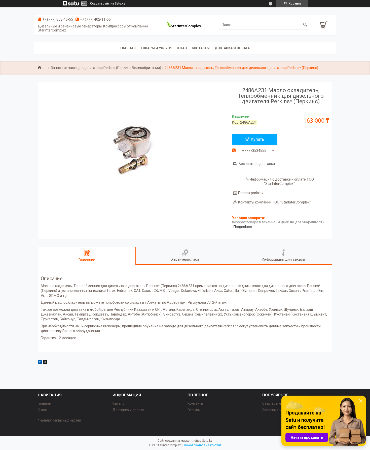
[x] (45, 363)
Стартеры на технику (279, 403)
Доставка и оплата (232, 48)
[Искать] (305, 25)
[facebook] (40, 363)
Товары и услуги (156, 48)
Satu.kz (207, 440)
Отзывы (194, 410)
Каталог (119, 403)
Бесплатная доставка (257, 164)
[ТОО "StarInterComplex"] (185, 25)
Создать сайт (99, 3)
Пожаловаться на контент (202, 445)
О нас (182, 48)
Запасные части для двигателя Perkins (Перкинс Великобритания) (106, 68)
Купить (257, 139)
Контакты (201, 48)
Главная (128, 48)
